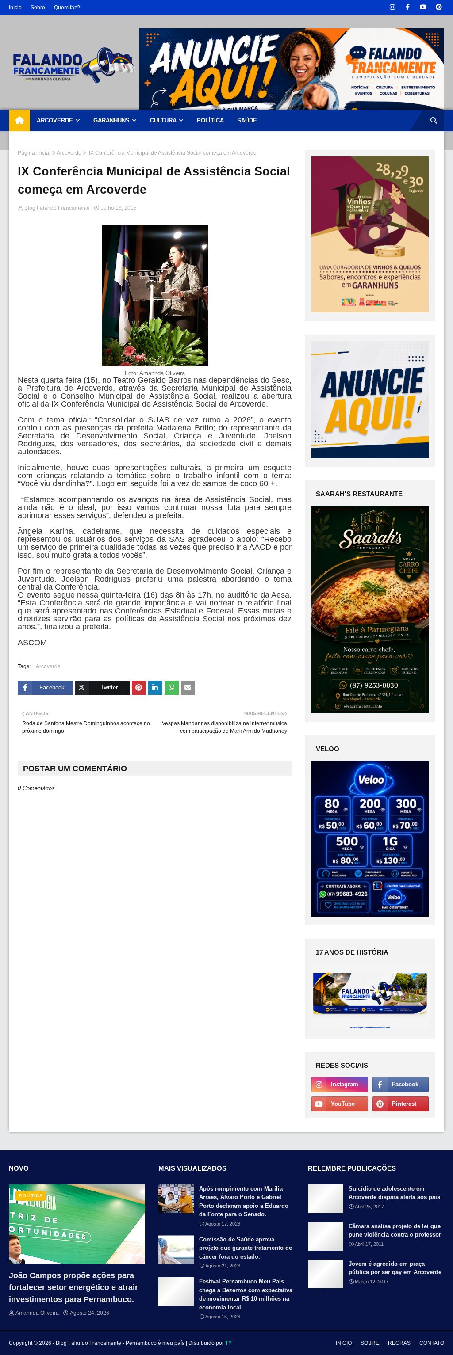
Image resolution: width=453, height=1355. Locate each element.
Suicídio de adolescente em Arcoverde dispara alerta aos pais (394, 1193)
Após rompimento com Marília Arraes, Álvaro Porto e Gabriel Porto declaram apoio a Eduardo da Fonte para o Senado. (243, 1201)
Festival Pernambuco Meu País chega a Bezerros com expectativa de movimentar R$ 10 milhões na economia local (245, 1294)
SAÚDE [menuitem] (247, 120)
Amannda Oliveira (37, 1313)
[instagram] (392, 7)
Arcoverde (69, 153)
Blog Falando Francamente (57, 208)
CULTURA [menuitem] (163, 120)
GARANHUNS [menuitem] (111, 120)
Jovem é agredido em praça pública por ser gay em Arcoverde (395, 1268)
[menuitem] (19, 120)
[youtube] (423, 7)
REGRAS (399, 1343)
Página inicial (34, 153)
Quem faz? (67, 7)
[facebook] (407, 7)
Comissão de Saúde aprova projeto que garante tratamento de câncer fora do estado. (245, 1248)
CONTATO (431, 1343)
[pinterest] (438, 7)
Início (15, 7)
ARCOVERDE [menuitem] (55, 120)
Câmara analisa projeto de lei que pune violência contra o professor (395, 1230)
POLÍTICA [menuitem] (210, 120)
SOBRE (370, 1343)
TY (228, 1343)
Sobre (38, 7)
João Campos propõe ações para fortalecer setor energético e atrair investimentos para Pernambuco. (73, 1287)
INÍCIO (344, 1343)
